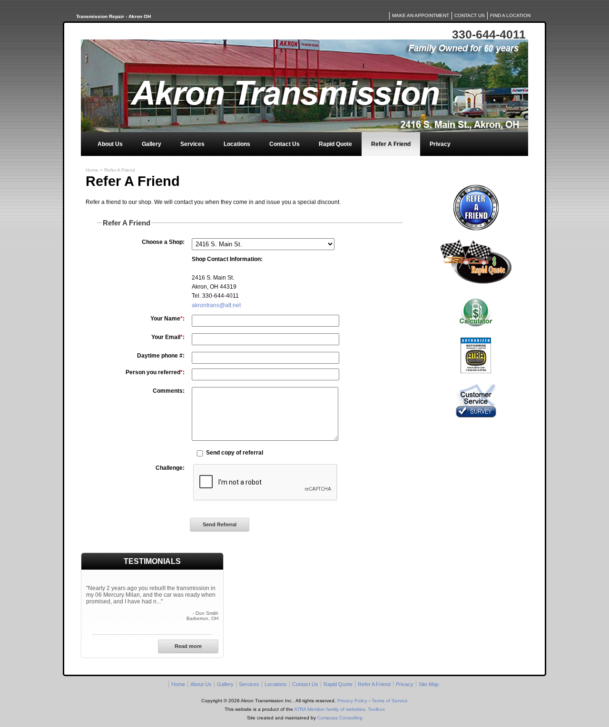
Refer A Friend (391, 144)
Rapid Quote (335, 144)
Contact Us (284, 144)
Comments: (169, 391)
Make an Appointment (420, 15)
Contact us (469, 15)
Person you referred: (155, 372)
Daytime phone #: (161, 355)
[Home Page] (304, 85)
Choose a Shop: (163, 242)
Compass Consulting (340, 717)
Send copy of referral (234, 452)
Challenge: (170, 468)
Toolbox (376, 709)
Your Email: (168, 337)
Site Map (429, 684)
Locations (237, 144)
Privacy (440, 144)
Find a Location (510, 15)
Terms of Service (390, 700)
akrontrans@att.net (216, 305)
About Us (110, 144)
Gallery (151, 144)
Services (192, 144)
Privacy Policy (352, 700)
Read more (188, 646)
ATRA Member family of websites (329, 709)
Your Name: (167, 318)
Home (92, 170)
